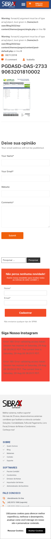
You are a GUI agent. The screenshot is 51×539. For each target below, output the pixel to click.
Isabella (31, 59)
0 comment (11, 59)
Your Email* (7, 171)
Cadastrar (25, 312)
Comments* (7, 202)
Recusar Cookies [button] (15, 531)
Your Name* (7, 156)
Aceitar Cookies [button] (35, 531)
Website (5, 187)
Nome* (7, 288)
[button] (23, 4)
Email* (7, 298)
